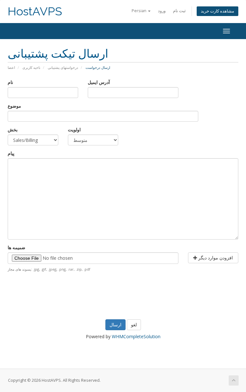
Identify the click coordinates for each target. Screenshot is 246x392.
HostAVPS (35, 11)
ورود (162, 10)
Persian (139, 10)
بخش (13, 130)
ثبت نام (179, 10)
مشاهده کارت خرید (217, 11)
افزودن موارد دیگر (215, 258)
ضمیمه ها (16, 247)
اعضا (11, 67)
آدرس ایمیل (99, 82)
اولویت (74, 130)
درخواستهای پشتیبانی (63, 67)
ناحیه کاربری (31, 67)
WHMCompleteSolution (136, 336)
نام (10, 82)
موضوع (14, 106)
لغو (134, 325)
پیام (11, 153)
